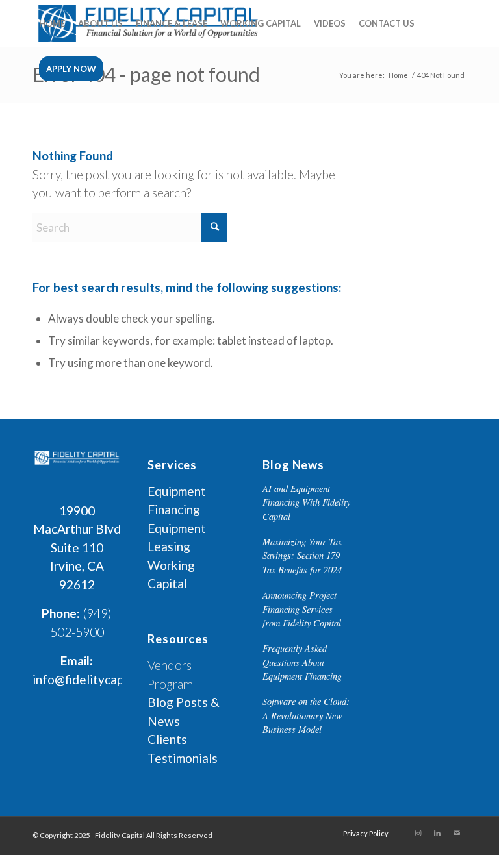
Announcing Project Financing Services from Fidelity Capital (301, 609)
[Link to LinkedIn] (437, 833)
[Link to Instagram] (418, 833)
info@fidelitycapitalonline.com (116, 679)
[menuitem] (51, 23)
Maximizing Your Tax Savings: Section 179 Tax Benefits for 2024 (302, 556)
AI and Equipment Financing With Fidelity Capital (306, 502)
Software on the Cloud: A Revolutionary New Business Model (306, 715)
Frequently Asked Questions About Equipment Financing (302, 662)
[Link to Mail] (457, 833)
